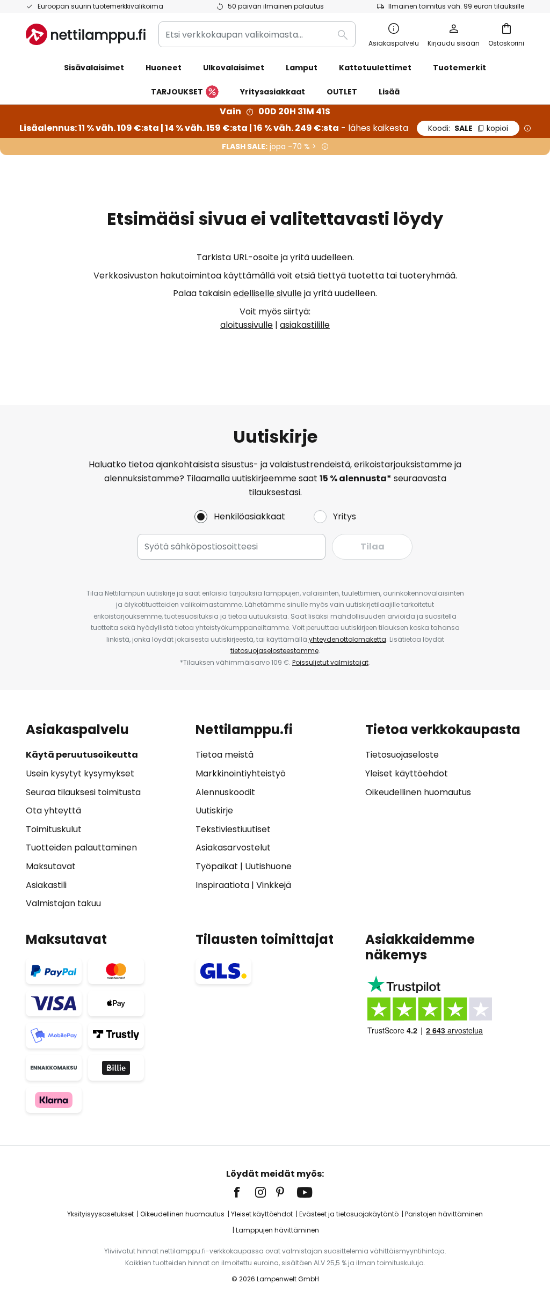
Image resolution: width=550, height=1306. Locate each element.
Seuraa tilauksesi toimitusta (83, 792)
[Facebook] (244, 1192)
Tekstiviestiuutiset (233, 829)
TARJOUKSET (177, 91)
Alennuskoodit (225, 792)
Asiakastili (46, 885)
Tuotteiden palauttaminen (81, 847)
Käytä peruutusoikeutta (82, 755)
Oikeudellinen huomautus (418, 792)
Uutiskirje (214, 810)
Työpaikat (217, 866)
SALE (468, 128)
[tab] (105, 816)
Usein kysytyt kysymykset (80, 773)
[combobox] (257, 34)
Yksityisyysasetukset (100, 1214)
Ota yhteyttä (53, 810)
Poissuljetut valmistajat (330, 662)
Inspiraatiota (222, 885)
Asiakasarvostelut (233, 847)
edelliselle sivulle (267, 293)
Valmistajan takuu (63, 903)
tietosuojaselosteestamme (274, 650)
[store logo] (86, 34)
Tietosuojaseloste (402, 755)
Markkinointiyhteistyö (241, 773)
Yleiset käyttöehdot (406, 773)
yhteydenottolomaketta (347, 639)
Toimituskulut (54, 829)
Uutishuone (268, 866)
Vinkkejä (273, 885)
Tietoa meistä (225, 755)
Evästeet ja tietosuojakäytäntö (349, 1214)
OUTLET (342, 91)
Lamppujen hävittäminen (277, 1230)
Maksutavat (51, 866)
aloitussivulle (246, 325)
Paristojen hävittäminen (444, 1214)
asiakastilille (305, 325)
